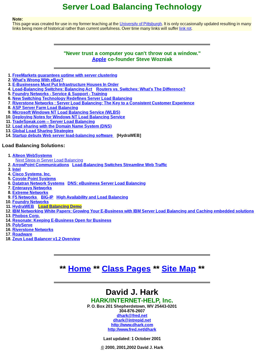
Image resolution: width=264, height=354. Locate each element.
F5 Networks (25, 197)
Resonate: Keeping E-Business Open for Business (61, 220)
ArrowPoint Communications (40, 165)
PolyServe (22, 225)
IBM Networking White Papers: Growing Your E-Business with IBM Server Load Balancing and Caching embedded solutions (133, 211)
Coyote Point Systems (34, 178)
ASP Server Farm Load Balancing (45, 107)
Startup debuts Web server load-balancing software (63, 135)
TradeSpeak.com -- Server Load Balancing (53, 121)
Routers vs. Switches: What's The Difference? (140, 89)
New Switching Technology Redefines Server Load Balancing (72, 98)
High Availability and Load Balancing (92, 197)
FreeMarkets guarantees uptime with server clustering (64, 75)
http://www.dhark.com (132, 325)
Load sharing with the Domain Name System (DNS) (62, 126)
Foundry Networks (30, 202)
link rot (185, 28)
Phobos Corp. (26, 216)
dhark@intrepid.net (132, 320)
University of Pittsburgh (141, 24)
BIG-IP (47, 197)
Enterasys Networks (32, 188)
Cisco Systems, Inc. (31, 174)
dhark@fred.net (132, 315)
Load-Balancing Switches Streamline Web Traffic (119, 165)
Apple (99, 59)
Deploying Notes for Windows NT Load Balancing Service (68, 117)
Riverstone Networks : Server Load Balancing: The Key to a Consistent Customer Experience (103, 103)
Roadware (22, 234)
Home (79, 268)
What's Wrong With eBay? (37, 80)
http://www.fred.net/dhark (132, 329)
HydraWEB (23, 206)
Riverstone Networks (32, 229)
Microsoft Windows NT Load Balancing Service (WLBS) (66, 112)
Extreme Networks (30, 192)
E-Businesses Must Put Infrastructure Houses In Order (65, 84)
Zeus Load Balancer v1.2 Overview (46, 239)
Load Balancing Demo (60, 206)
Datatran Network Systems (38, 183)
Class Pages (126, 268)
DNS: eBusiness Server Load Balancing (107, 183)
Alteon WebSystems (32, 155)
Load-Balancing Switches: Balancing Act (52, 89)
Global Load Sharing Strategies (42, 131)
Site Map (179, 268)
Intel (16, 169)
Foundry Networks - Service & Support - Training (59, 94)
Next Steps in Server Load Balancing (49, 160)
